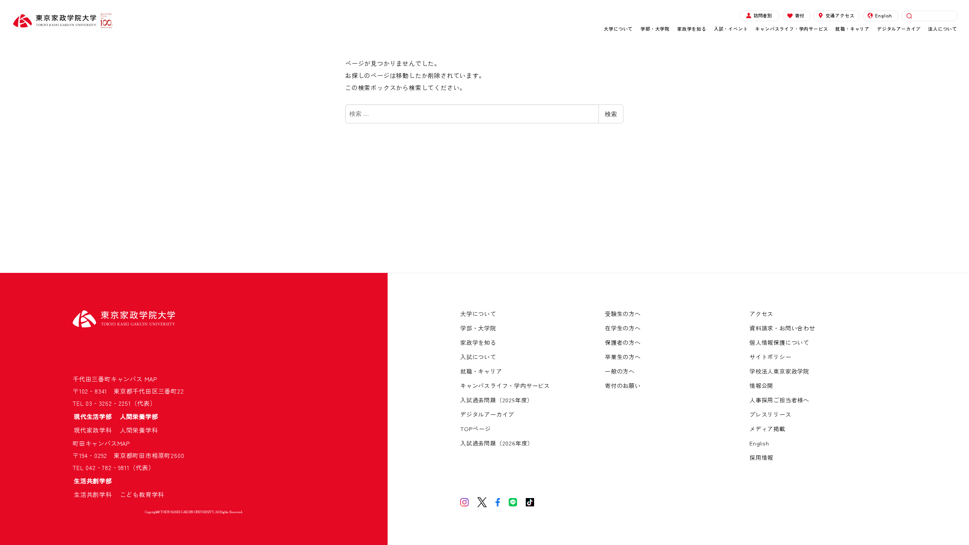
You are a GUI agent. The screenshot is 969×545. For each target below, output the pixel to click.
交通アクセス (840, 15)
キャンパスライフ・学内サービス (791, 28)
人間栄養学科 (139, 429)
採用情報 (761, 457)
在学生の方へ (623, 328)
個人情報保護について (779, 342)
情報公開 (761, 385)
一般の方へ (620, 371)
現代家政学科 (96, 429)
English (883, 15)
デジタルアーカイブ (899, 28)
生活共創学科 (96, 494)
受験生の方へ (623, 314)
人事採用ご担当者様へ (779, 400)
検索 (611, 113)
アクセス (761, 314)
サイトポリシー (770, 357)
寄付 (800, 15)
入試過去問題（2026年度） (496, 443)
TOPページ (475, 429)
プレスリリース (770, 414)
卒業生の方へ (623, 357)
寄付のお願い (623, 385)
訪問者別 (763, 15)
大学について (618, 28)
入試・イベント (731, 28)
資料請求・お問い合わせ (782, 328)
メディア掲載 (767, 429)
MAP (151, 378)
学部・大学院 (655, 28)
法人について (942, 28)
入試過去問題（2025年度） (496, 400)
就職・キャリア (852, 28)
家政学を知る (691, 28)
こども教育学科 (142, 494)
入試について (478, 357)
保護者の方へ (623, 342)
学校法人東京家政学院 (779, 371)
